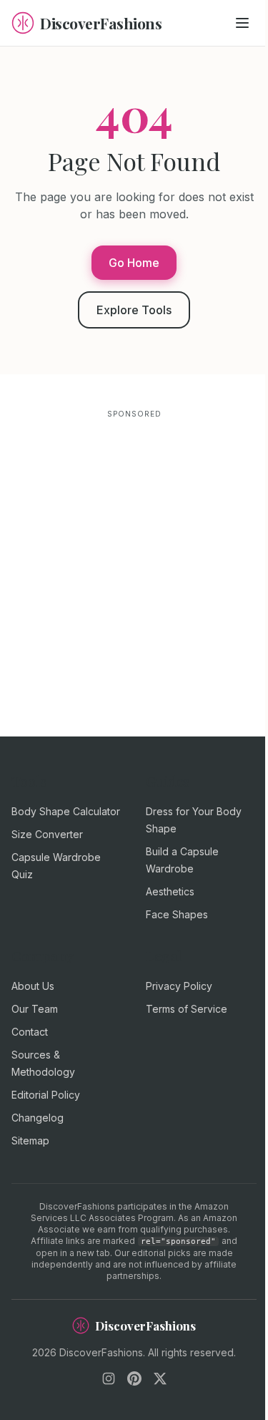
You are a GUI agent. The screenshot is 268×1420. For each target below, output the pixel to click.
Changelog (37, 1118)
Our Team (34, 1009)
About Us (32, 986)
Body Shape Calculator (65, 811)
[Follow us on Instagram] (108, 1378)
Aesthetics (170, 891)
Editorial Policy (45, 1095)
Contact (29, 1032)
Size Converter (47, 834)
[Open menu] (242, 23)
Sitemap (30, 1140)
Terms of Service (186, 1009)
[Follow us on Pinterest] (134, 1378)
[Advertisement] (134, 562)
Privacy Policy (179, 986)
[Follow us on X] (160, 1378)
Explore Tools (134, 310)
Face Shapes (177, 914)
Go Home (134, 263)
